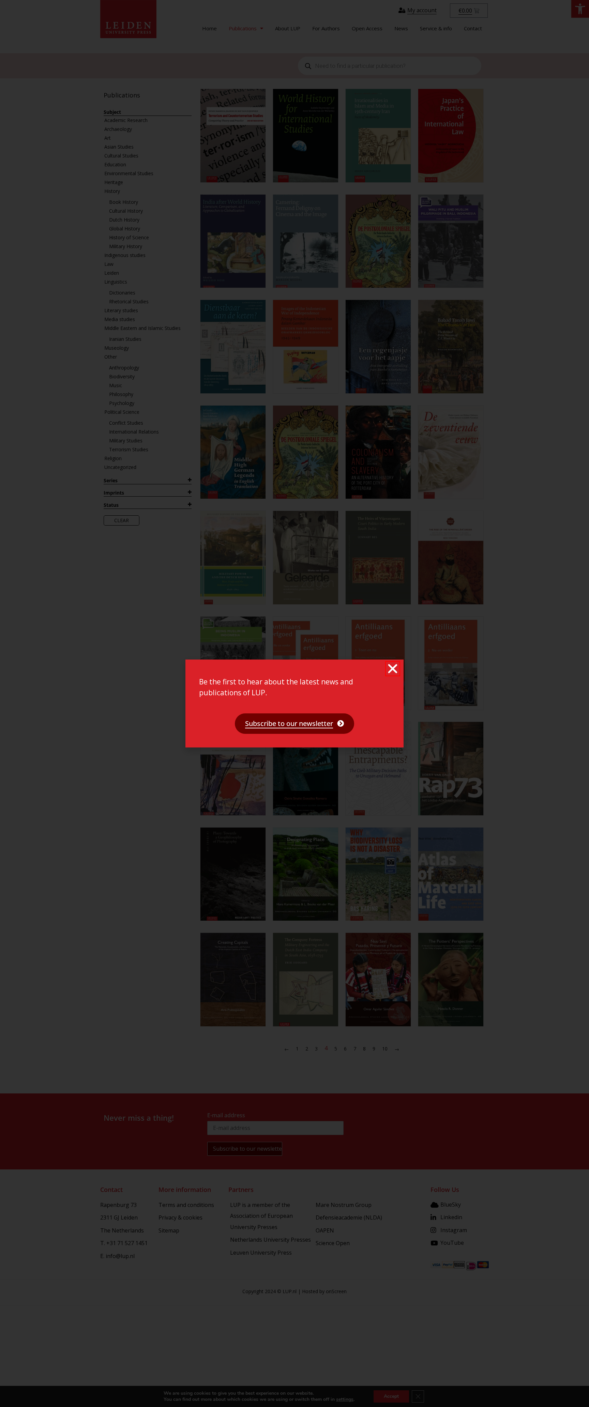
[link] (294, 723)
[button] (392, 668)
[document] (294, 703)
